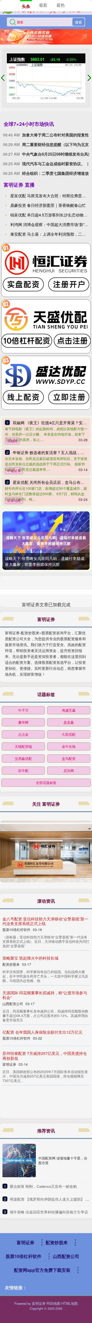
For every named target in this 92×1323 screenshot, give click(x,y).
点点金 (23, 734)
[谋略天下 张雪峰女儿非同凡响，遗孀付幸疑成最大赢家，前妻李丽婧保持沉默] (46, 540)
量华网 (23, 722)
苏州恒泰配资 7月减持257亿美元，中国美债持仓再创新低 (44, 1055)
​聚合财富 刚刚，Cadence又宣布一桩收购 (43, 1186)
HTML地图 (69, 1303)
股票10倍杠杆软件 (23, 1256)
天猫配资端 (23, 746)
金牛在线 (69, 746)
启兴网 (69, 770)
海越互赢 (69, 710)
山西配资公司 (66, 1256)
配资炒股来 (57, 1242)
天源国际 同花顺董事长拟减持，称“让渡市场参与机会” (44, 995)
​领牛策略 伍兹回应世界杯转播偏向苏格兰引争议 (49, 1211)
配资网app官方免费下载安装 (42, 1270)
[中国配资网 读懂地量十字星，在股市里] (19, 1160)
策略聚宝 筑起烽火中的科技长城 (30, 958)
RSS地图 (53, 1303)
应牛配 (23, 770)
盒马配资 (69, 758)
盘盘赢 (69, 722)
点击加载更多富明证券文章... (46, 604)
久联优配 (69, 734)
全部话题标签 (46, 782)
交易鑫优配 (23, 758)
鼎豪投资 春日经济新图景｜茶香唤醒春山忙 (48, 205)
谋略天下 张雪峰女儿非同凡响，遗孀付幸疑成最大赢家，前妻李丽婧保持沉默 (44, 561)
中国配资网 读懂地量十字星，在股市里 (62, 1160)
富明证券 (25, 1242)
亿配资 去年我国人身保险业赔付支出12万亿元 (42, 1032)
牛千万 (23, 710)
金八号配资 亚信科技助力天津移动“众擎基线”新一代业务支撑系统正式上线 (45, 921)
